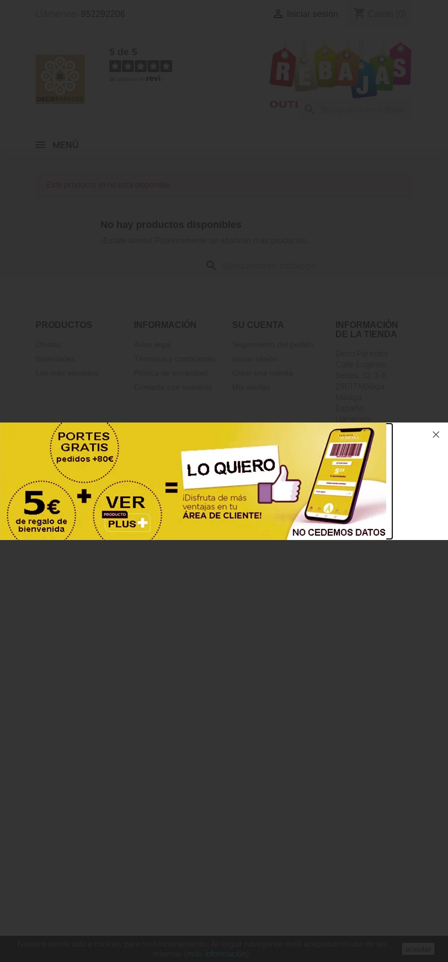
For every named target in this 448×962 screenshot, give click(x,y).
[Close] (436, 435)
